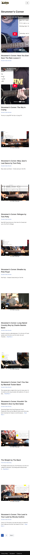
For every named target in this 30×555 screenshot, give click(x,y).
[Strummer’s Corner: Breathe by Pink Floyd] (15, 248)
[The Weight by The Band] (15, 438)
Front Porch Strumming (6, 462)
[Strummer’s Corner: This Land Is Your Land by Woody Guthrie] (15, 493)
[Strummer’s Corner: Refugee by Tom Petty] (15, 193)
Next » (11, 535)
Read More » (10, 336)
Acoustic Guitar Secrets (6, 60)
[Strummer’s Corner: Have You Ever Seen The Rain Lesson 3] (15, 34)
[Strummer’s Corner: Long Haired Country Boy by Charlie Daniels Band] (15, 301)
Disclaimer (12, 553)
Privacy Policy (4, 553)
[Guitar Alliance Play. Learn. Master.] (5, 3)
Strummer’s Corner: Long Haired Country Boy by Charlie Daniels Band (14, 325)
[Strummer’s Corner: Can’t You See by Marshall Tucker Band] (15, 361)
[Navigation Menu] (27, 3)
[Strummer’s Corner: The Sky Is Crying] (15, 86)
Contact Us (19, 553)
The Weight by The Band (11, 460)
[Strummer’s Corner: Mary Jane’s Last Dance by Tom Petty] (15, 139)
